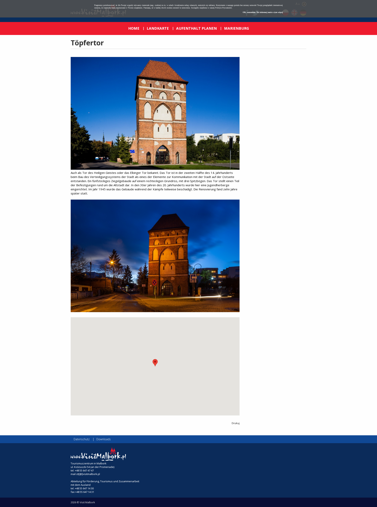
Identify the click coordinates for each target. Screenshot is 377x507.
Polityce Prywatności (223, 8)
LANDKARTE (158, 28)
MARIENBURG (236, 28)
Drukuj (236, 423)
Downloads (103, 439)
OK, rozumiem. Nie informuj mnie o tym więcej (263, 12)
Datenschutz (82, 439)
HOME (133, 28)
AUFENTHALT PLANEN (196, 28)
